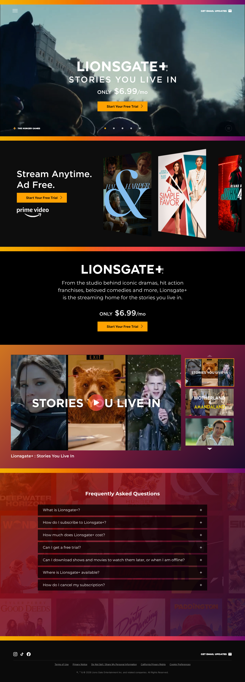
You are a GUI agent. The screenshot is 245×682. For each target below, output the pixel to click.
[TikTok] (22, 654)
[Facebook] (29, 654)
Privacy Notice (80, 664)
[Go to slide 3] (122, 128)
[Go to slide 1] (105, 128)
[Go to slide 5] (140, 128)
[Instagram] (15, 654)
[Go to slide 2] (114, 128)
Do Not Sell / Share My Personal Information (114, 664)
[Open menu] (16, 10)
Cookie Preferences (180, 664)
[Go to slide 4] (131, 128)
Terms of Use (62, 664)
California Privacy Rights (153, 664)
